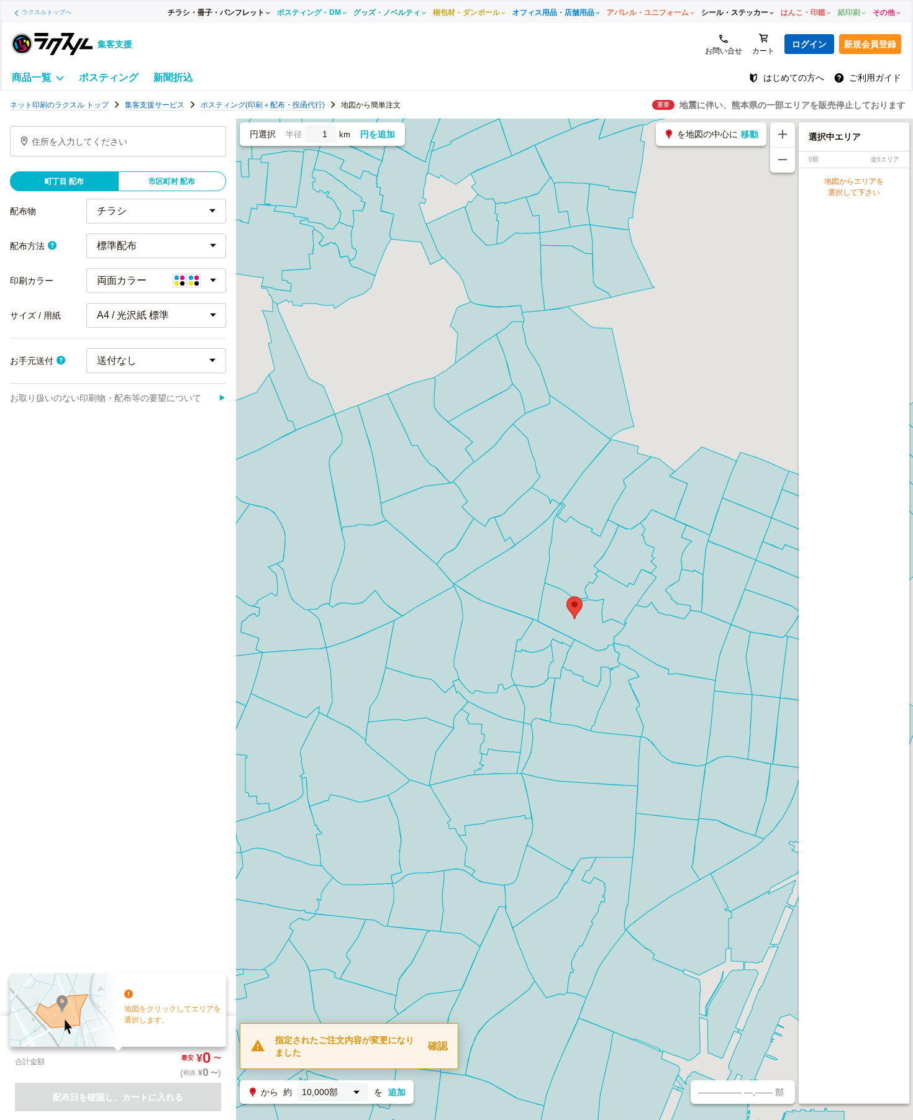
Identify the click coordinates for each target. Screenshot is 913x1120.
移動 (749, 134)
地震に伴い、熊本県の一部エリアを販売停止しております (792, 105)
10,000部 (320, 1092)
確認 (438, 1046)
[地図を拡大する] (782, 134)
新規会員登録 (870, 44)
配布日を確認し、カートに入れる (118, 1097)
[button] (574, 608)
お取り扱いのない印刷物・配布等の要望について (118, 398)
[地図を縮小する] (782, 160)
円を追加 (377, 134)
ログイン (809, 44)
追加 (397, 1092)
